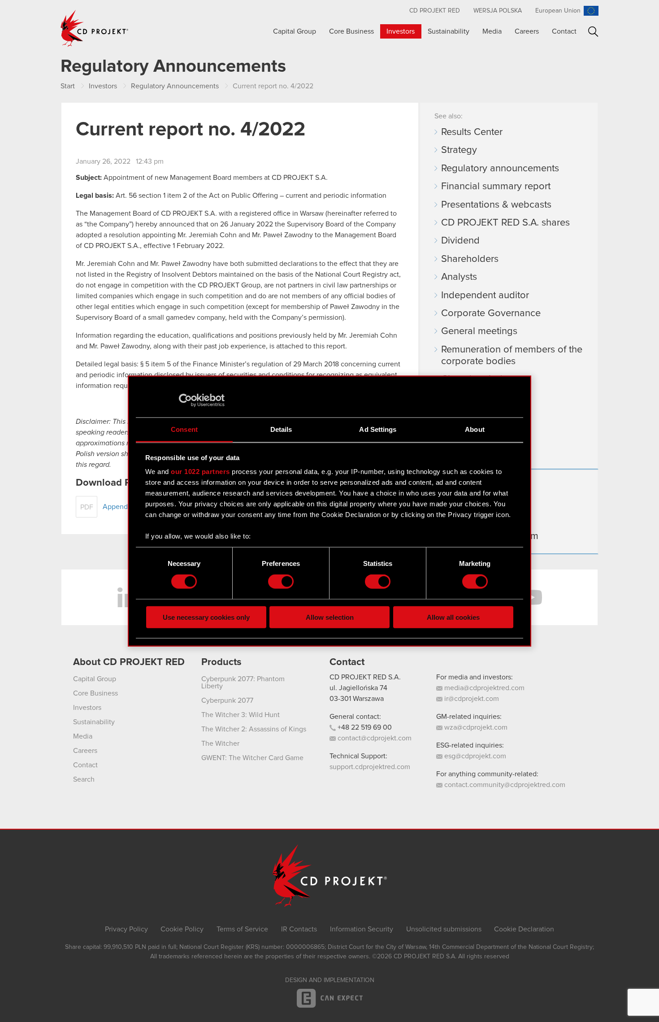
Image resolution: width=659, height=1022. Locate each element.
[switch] (281, 581)
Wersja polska (497, 11)
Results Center (472, 132)
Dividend (460, 241)
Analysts (459, 277)
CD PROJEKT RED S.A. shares (505, 223)
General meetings (479, 331)
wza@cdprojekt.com (474, 727)
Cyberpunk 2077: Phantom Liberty (243, 682)
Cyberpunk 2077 (227, 700)
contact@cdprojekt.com (374, 738)
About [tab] (475, 429)
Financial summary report (496, 186)
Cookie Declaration (524, 929)
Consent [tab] (184, 429)
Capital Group (294, 31)
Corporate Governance (491, 313)
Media (492, 31)
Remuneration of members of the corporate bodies (511, 355)
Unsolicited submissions (443, 929)
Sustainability (448, 31)
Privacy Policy (126, 929)
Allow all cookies (453, 617)
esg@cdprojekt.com (474, 756)
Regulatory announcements (500, 169)
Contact (564, 31)
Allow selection (330, 617)
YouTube (531, 597)
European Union (558, 11)
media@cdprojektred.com (483, 687)
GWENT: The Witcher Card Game (252, 757)
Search (593, 31)
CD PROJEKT (95, 28)
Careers (527, 31)
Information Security (361, 929)
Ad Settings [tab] (377, 429)
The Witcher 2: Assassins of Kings (253, 729)
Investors (400, 31)
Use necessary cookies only (206, 617)
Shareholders (470, 259)
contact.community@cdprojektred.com (503, 784)
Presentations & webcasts (496, 205)
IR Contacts (299, 929)
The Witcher (220, 743)
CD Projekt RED (434, 11)
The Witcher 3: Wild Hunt (240, 714)
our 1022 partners (200, 471)
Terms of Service (242, 929)
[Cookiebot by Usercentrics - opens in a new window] (185, 400)
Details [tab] (281, 429)
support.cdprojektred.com (370, 766)
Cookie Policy (182, 929)
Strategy (459, 150)
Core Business (351, 31)
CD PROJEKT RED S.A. (365, 677)
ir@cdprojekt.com (470, 698)
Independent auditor (485, 295)
